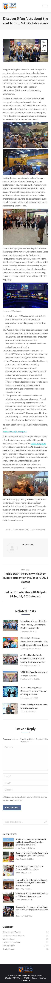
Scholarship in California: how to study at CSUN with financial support (32, 894)
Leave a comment (38, 530)
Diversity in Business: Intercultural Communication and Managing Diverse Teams (34, 641)
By (8, 530)
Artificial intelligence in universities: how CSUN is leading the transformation (32, 658)
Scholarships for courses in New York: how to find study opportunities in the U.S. (32, 910)
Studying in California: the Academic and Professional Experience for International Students (31, 842)
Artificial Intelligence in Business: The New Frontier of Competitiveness (33, 691)
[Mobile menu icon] (45, 6)
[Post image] (10, 625)
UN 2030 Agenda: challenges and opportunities (33, 674)
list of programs (38, 443)
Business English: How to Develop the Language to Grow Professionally (32, 854)
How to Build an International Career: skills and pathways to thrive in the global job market (31, 882)
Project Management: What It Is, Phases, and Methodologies (30, 867)
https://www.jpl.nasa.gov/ (15, 431)
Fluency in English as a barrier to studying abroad (34, 706)
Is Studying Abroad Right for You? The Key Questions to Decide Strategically (33, 624)
